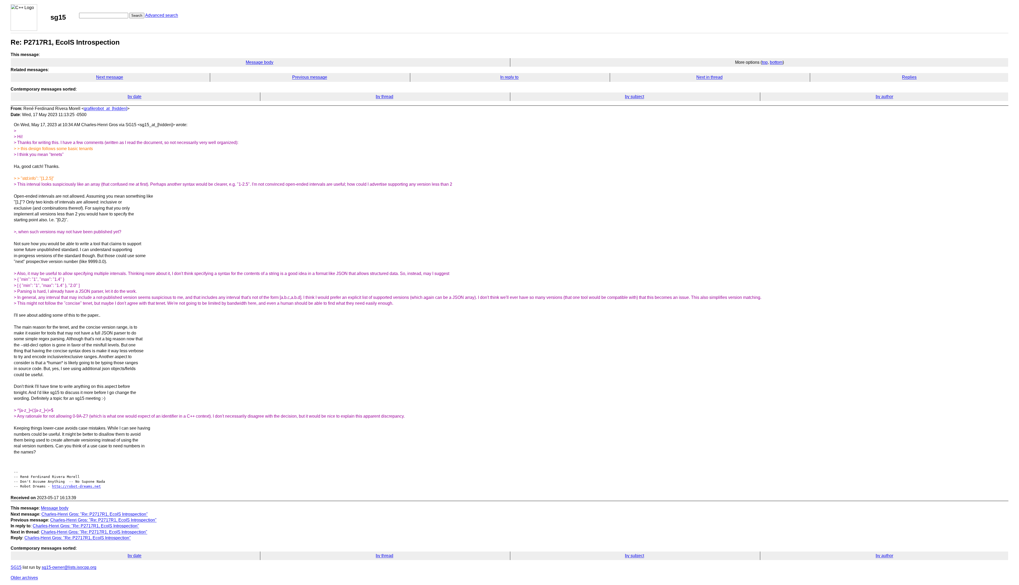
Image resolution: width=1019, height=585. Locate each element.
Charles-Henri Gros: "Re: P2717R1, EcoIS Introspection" (94, 514)
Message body (259, 62)
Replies (909, 77)
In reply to (509, 77)
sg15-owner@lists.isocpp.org (69, 567)
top (765, 62)
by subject (634, 96)
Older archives (24, 577)
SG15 (16, 567)
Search (136, 16)
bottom (776, 62)
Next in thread (709, 77)
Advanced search (161, 15)
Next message (109, 77)
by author (884, 96)
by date (134, 96)
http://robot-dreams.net (76, 486)
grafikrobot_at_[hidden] (105, 108)
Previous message (309, 77)
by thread (384, 96)
